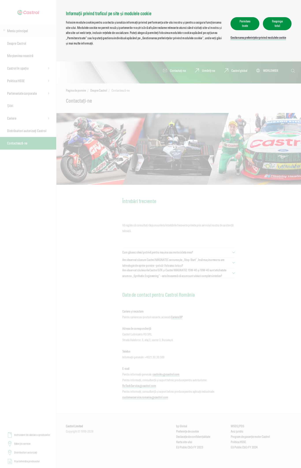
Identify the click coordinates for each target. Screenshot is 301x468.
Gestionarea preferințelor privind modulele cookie (258, 37)
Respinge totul (277, 23)
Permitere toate (245, 23)
